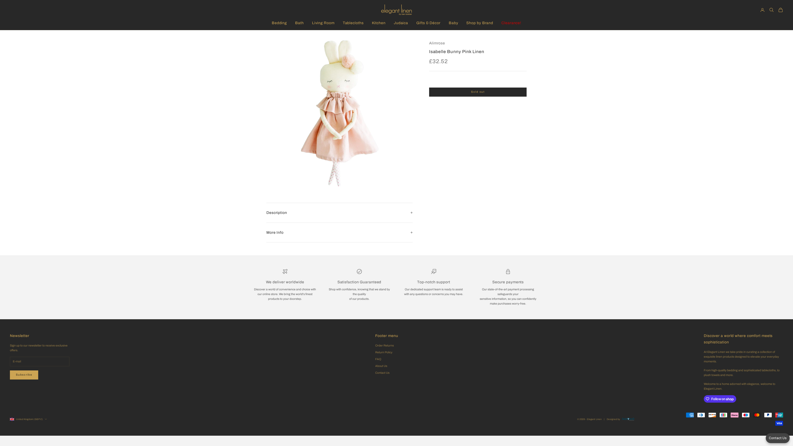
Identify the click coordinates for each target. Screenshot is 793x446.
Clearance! (511, 23)
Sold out (478, 91)
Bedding (279, 23)
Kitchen (379, 23)
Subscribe (24, 374)
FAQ (378, 359)
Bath (299, 23)
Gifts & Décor (428, 23)
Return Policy (383, 352)
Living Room (323, 23)
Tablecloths (353, 23)
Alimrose (437, 43)
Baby (453, 23)
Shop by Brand (479, 23)
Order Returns (384, 345)
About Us (381, 366)
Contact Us (382, 372)
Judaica (401, 23)
